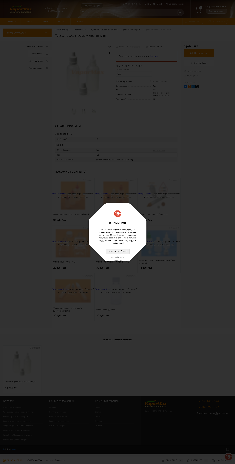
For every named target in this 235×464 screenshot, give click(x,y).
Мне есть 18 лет (118, 251)
